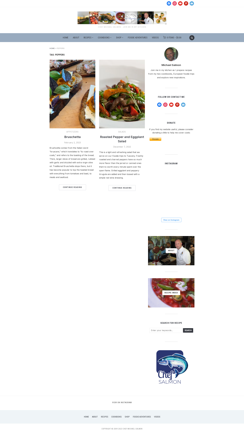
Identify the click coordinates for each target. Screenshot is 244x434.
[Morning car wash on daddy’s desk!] (155, 207)
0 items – (174, 37)
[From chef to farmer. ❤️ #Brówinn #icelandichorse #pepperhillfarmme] (187, 176)
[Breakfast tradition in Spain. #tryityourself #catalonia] (187, 191)
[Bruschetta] (72, 61)
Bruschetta (72, 137)
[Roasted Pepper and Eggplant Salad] (122, 61)
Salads (122, 132)
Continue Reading (72, 187)
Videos (155, 37)
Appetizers (72, 132)
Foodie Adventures (137, 37)
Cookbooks (104, 37)
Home (65, 37)
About (76, 37)
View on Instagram (171, 220)
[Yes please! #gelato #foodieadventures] (171, 207)
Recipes (87, 37)
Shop (118, 37)
